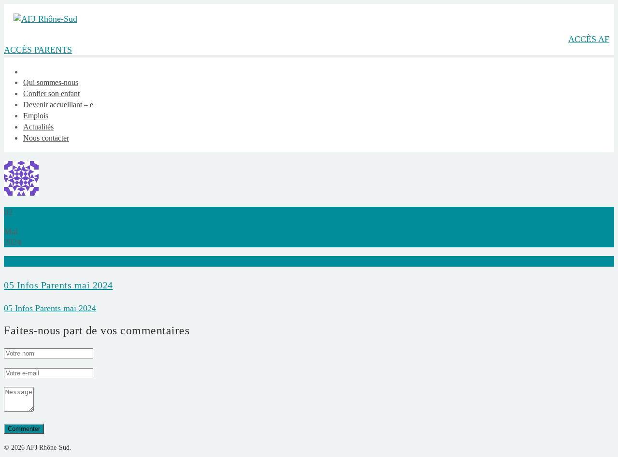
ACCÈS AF (588, 39)
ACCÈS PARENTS (38, 50)
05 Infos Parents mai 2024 (58, 285)
